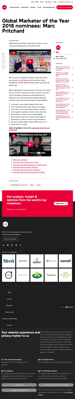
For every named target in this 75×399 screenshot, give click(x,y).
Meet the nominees (20, 160)
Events (32, 7)
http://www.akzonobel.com (22, 261)
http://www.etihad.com (65, 275)
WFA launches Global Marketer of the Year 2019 (62, 74)
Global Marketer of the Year (18, 185)
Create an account (64, 2)
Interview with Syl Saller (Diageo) (25, 167)
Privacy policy (9, 312)
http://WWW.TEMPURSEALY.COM (22, 275)
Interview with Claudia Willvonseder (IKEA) (29, 172)
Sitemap (9, 325)
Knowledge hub (49, 7)
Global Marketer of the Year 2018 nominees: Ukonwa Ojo (63, 94)
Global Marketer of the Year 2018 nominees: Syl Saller (63, 117)
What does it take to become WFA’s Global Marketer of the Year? (62, 80)
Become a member (64, 7)
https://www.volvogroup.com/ (8, 275)
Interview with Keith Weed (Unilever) (27, 170)
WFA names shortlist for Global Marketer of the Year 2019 (63, 68)
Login (55, 2)
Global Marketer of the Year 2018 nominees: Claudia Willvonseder (63, 111)
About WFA (34, 2)
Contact (9, 299)
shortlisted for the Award (18, 80)
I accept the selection (19, 390)
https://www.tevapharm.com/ (8, 261)
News (42, 2)
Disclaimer (9, 305)
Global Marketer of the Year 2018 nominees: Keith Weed (63, 100)
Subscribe (60, 203)
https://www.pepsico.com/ (37, 261)
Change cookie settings (9, 319)
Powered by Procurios (45, 307)
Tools (39, 7)
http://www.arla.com (37, 275)
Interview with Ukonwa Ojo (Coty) (26, 162)
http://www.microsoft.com (51, 261)
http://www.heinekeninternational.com (51, 275)
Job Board (48, 2)
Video (38, 185)
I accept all (19, 385)
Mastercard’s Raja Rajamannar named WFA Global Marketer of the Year (63, 87)
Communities (14, 7)
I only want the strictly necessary (56, 385)
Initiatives (25, 7)
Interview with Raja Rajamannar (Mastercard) (30, 165)
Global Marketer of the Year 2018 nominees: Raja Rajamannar (63, 105)
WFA (57, 52)
